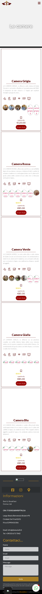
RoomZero (23, 592)
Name (5, 545)
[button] (36, 588)
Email (5, 554)
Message (6, 562)
